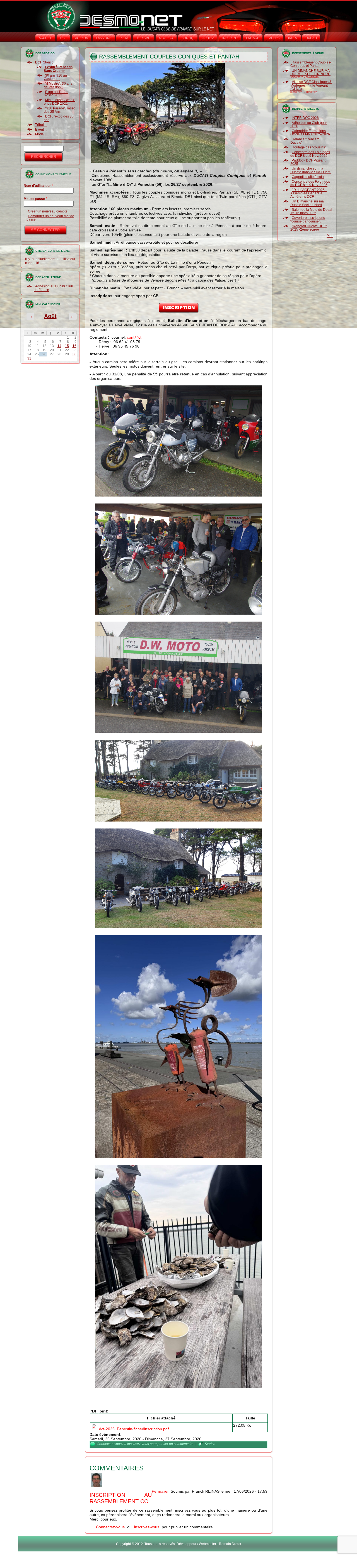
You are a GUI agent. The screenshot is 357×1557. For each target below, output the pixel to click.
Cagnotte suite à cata (308, 177)
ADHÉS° (208, 38)
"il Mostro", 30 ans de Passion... (58, 85)
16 (74, 346)
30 (74, 354)
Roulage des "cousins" (309, 147)
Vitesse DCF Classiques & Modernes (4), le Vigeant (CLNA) (311, 85)
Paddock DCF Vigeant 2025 (307, 162)
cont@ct (134, 337)
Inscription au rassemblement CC (121, 1498)
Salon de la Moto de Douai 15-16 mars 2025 (311, 211)
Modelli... (42, 134)
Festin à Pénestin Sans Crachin (58, 68)
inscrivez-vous (138, 1444)
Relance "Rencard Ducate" (305, 141)
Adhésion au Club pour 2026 (308, 124)
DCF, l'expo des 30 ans (59, 118)
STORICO (166, 38)
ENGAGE (252, 38)
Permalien (161, 1491)
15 (67, 346)
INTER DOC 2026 (305, 118)
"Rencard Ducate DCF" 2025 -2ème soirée (308, 227)
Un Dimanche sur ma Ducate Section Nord (307, 203)
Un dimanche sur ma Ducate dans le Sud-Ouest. (310, 170)
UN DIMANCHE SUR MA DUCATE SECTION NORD (310, 72)
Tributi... (41, 125)
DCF (63, 38)
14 (59, 346)
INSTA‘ (292, 38)
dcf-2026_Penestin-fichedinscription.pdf (134, 1429)
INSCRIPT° (230, 38)
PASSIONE (103, 38)
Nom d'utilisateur (38, 186)
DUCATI (311, 38)
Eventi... (41, 129)
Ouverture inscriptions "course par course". (307, 219)
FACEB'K (273, 38)
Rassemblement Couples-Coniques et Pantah (310, 64)
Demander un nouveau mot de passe (50, 217)
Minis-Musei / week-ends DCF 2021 (59, 101)
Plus (330, 236)
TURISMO (143, 38)
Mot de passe (35, 199)
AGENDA (81, 38)
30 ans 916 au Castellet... (55, 77)
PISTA (124, 38)
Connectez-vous (109, 1444)
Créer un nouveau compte (47, 211)
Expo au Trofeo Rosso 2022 (56, 93)
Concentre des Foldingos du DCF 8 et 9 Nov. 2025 (310, 153)
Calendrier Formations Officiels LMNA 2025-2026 (310, 132)
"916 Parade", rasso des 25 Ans (59, 110)
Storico (210, 1444)
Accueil (45, 38)
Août (50, 316)
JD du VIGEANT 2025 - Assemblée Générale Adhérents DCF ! (308, 193)
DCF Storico (44, 62)
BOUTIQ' (188, 38)
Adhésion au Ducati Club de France (53, 288)
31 (29, 358)
